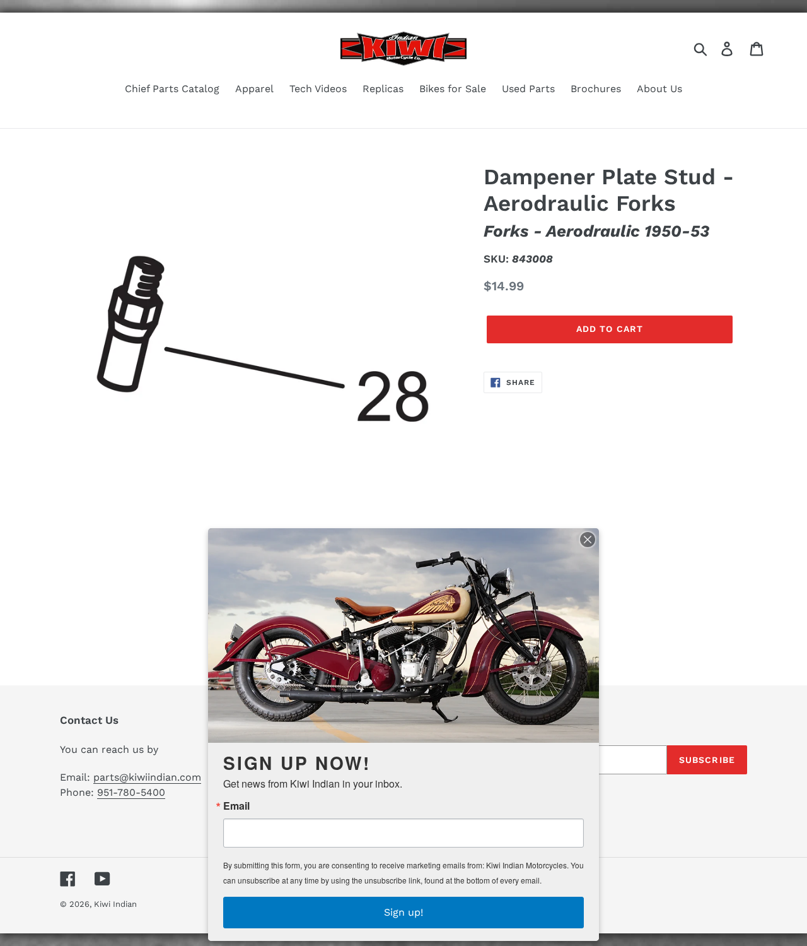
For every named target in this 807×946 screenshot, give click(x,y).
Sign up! (403, 912)
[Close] (587, 539)
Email (236, 806)
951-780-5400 (131, 792)
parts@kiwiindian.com (147, 777)
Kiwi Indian (115, 904)
